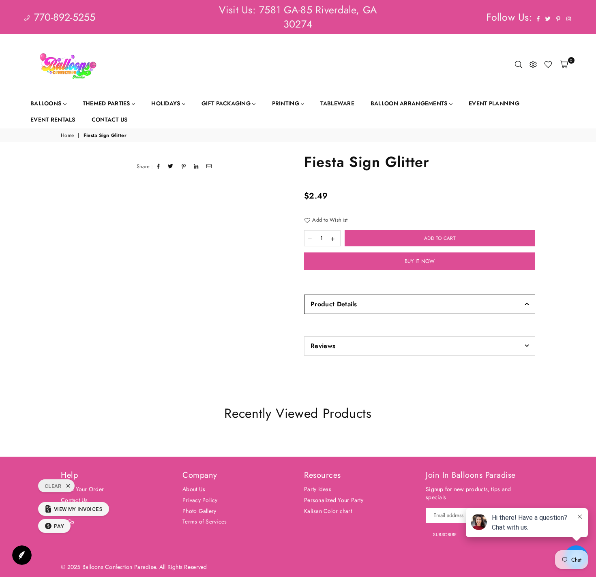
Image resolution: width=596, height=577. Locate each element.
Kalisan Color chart (328, 511)
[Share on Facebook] (158, 166)
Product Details (334, 304)
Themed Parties (107, 103)
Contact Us (110, 119)
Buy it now (420, 261)
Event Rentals (52, 119)
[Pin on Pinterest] (184, 166)
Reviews (323, 345)
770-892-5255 (62, 17)
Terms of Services (204, 521)
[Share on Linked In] (196, 166)
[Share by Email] (209, 166)
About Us (193, 489)
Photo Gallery (199, 511)
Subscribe (445, 534)
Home (67, 135)
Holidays (166, 103)
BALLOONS (46, 103)
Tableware (337, 103)
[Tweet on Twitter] (171, 166)
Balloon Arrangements (410, 103)
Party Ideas (317, 489)
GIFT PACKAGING (227, 103)
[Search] (518, 64)
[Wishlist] (548, 64)
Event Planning (494, 103)
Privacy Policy (200, 500)
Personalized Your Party (333, 500)
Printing (286, 103)
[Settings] (533, 64)
